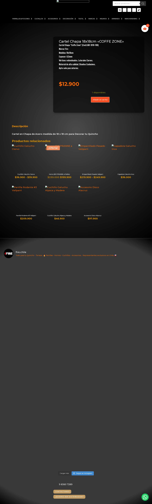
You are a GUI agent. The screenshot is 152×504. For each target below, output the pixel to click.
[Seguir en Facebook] (134, 10)
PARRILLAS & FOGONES (21, 19)
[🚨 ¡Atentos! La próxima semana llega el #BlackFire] (21, 284)
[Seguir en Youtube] (129, 10)
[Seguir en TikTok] (139, 10)
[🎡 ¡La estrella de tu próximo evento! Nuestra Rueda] (94, 409)
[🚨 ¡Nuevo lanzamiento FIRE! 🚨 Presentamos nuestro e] (21, 423)
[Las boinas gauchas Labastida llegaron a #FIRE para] (130, 409)
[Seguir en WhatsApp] (120, 10)
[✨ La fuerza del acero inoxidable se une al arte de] (58, 415)
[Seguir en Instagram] (124, 10)
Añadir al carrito (100, 100)
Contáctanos (62, 491)
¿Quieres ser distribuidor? (69, 497)
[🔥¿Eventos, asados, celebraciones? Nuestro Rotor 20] (94, 290)
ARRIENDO (116, 19)
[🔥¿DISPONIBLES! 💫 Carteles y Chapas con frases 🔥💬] (58, 290)
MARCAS (91, 19)
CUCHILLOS (39, 19)
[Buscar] (143, 3)
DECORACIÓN (68, 19)
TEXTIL (80, 19)
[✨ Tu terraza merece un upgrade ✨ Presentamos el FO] (130, 318)
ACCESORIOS (53, 19)
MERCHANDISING (131, 19)
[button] (145, 497)
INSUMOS (103, 19)
